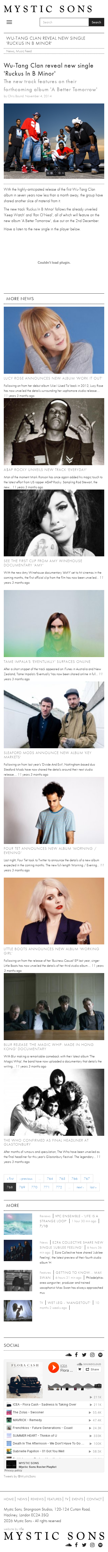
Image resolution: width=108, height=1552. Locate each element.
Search (96, 22)
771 (47, 1187)
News (10, 51)
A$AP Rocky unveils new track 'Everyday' (45, 469)
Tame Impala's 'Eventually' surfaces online (47, 661)
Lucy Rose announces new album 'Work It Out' (53, 378)
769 (22, 1187)
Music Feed (24, 51)
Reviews (37, 1499)
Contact (94, 1499)
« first (10, 1178)
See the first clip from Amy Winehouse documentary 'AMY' (43, 563)
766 (75, 1178)
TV (66, 1499)
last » (93, 1187)
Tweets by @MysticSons (20, 1476)
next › (80, 1187)
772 (59, 1187)
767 (87, 1178)
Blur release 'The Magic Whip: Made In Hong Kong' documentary (49, 1046)
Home (9, 1499)
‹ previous (26, 1178)
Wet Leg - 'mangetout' (69, 1302)
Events (77, 1499)
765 (62, 1178)
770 (34, 1187)
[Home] (48, 8)
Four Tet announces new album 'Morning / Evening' (50, 850)
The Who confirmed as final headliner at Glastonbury (46, 1142)
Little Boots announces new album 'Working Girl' (51, 951)
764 (50, 1178)
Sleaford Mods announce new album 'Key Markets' (48, 755)
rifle (21, 1529)
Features (54, 1499)
